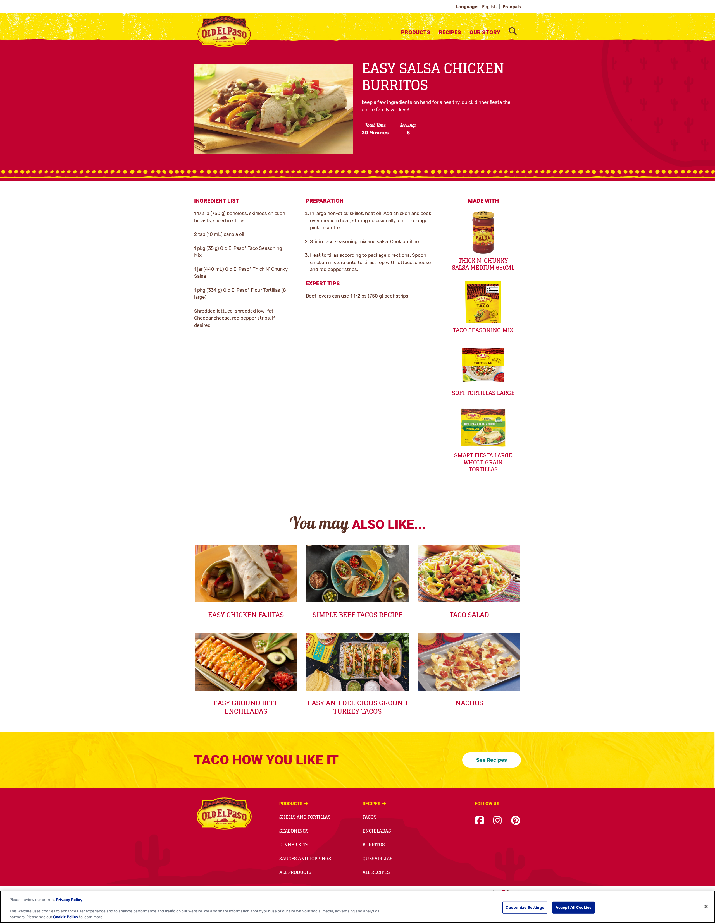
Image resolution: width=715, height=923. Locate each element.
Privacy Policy (69, 899)
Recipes (450, 32)
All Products (295, 872)
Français (512, 6)
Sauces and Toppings (305, 858)
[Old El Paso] (224, 814)
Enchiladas (377, 831)
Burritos (374, 844)
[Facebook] (479, 821)
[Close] (706, 906)
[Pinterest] (516, 821)
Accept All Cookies (574, 907)
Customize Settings (525, 907)
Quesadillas (378, 858)
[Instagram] (497, 821)
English (490, 6)
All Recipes (376, 872)
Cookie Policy (65, 917)
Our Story (484, 32)
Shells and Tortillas (305, 817)
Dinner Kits (293, 844)
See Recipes (491, 760)
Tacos (369, 817)
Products (415, 32)
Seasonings (294, 831)
